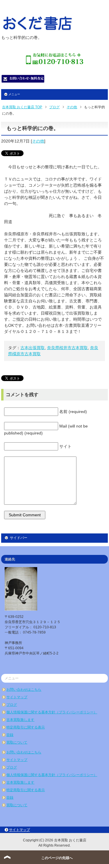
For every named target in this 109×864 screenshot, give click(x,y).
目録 (9, 735)
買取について (16, 742)
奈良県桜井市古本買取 (67, 347)
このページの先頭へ (57, 858)
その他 (38, 141)
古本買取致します (20, 720)
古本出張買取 (32, 347)
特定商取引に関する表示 (25, 727)
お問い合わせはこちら (23, 690)
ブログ (11, 705)
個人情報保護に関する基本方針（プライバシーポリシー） (51, 712)
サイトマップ (16, 697)
